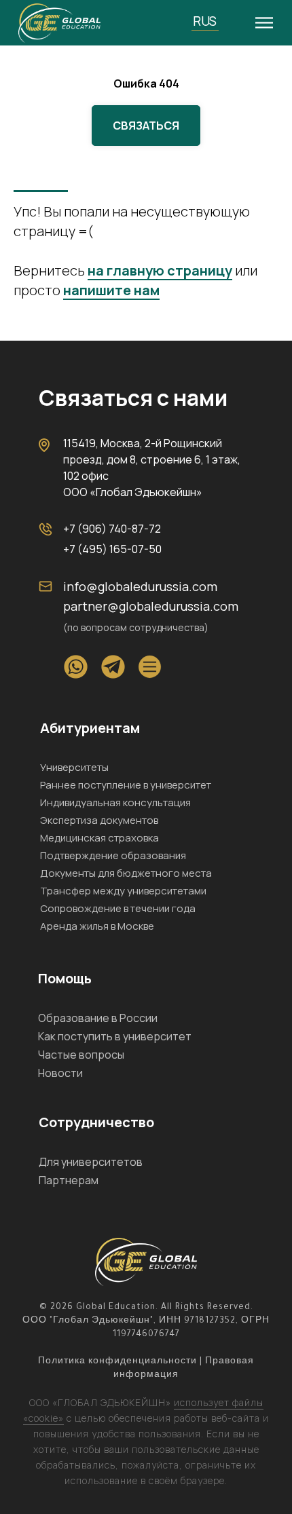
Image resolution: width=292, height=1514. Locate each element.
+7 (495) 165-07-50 (112, 549)
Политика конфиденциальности (117, 1362)
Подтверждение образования (113, 855)
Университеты (74, 767)
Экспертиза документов (99, 820)
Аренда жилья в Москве (97, 926)
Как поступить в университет (114, 1036)
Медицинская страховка (99, 838)
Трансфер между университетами (123, 891)
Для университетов (91, 1161)
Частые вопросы (81, 1054)
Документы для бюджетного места (126, 873)
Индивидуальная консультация (115, 802)
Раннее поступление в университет (125, 785)
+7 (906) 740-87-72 (112, 528)
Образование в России (98, 1017)
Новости (60, 1072)
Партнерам (68, 1180)
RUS (205, 21)
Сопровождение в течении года (118, 908)
